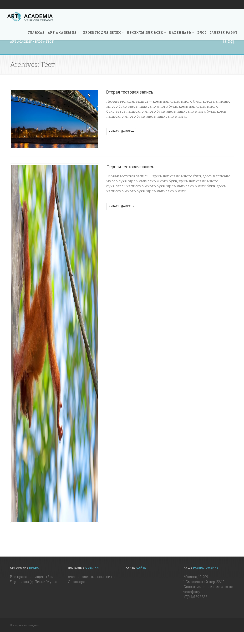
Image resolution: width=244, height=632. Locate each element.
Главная (36, 32)
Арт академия (62, 32)
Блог (202, 32)
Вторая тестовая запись (129, 92)
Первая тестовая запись (130, 166)
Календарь (180, 32)
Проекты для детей (101, 32)
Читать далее (119, 131)
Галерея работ (223, 32)
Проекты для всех (145, 32)
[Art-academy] (30, 16)
